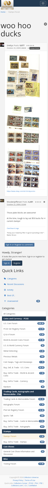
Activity (10, 290)
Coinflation (33, 485)
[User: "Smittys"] (2, 45)
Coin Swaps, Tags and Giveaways (23, 362)
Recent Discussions (15, 284)
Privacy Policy (18, 480)
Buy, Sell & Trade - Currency (23, 381)
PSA (36, 483)
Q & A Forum (23, 334)
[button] (45, 23)
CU (26, 485)
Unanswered (23, 301)
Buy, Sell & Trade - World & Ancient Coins (23, 374)
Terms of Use (30, 480)
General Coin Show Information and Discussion (23, 452)
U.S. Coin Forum (23, 323)
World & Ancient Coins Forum (23, 340)
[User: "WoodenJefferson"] (2, 200)
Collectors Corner (20, 483)
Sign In (8, 244)
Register (17, 244)
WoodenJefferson (14, 202)
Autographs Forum (23, 404)
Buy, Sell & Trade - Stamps (23, 442)
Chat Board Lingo (13, 228)
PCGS (31, 483)
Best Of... (11, 295)
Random (23, 386)
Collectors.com (17, 485)
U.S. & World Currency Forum (23, 345)
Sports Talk (23, 415)
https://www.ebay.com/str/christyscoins (21, 191)
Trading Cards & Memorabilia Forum (23, 399)
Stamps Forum (34, 48)
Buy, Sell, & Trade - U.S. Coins (23, 367)
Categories (12, 278)
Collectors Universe (31, 477)
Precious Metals (23, 356)
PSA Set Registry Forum (23, 410)
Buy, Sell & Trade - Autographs (23, 426)
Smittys (10, 45)
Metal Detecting (23, 351)
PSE (41, 483)
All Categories (9, 313)
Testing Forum (23, 463)
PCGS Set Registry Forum (23, 329)
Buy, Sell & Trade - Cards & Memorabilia (23, 421)
